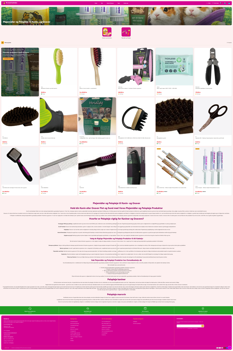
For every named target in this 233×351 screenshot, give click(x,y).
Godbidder (135, 321)
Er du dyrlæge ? (105, 333)
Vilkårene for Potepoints (106, 325)
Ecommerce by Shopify (27, 347)
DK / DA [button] (7, 347)
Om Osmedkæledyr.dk (106, 321)
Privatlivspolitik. (195, 328)
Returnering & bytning (74, 323)
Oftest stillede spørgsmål (75, 334)
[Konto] (225, 3)
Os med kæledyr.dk (17, 347)
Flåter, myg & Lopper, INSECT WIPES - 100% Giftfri (167, 88)
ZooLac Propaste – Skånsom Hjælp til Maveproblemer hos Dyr (207, 187)
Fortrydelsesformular (74, 325)
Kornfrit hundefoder (137, 323)
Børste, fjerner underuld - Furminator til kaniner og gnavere (129, 88)
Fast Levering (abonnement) (107, 331)
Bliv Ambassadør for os (106, 323)
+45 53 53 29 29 (7, 334)
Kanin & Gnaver (110, 3)
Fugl (119, 3)
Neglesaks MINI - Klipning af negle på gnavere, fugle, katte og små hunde (209, 138)
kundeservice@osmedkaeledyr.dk (10, 332)
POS (21, 347)
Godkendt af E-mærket (106, 327)
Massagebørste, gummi (161, 138)
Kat (102, 3)
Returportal (72, 327)
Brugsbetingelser (190, 328)
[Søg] (221, 3)
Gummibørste (5, 138)
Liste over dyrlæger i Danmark (76, 336)
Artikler (71, 338)
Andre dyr (126, 3)
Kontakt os (104, 334)
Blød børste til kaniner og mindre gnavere (49, 88)
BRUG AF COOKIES (74, 329)
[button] (202, 326)
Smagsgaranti (73, 331)
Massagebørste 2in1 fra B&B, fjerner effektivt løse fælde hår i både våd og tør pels (134, 138)
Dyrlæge (72, 340)
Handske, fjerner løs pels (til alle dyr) (48, 138)
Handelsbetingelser (74, 321)
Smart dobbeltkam (44, 187)
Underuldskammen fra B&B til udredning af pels (127, 187)
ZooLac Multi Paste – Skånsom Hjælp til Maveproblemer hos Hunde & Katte (171, 187)
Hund (96, 3)
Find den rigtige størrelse (75, 333)
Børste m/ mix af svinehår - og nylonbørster (88, 88)
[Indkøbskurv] (228, 3)
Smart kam (82, 187)
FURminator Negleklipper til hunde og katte (203, 88)
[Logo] (10, 3)
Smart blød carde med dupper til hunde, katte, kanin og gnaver (14, 187)
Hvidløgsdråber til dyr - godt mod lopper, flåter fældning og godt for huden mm (95, 138)
